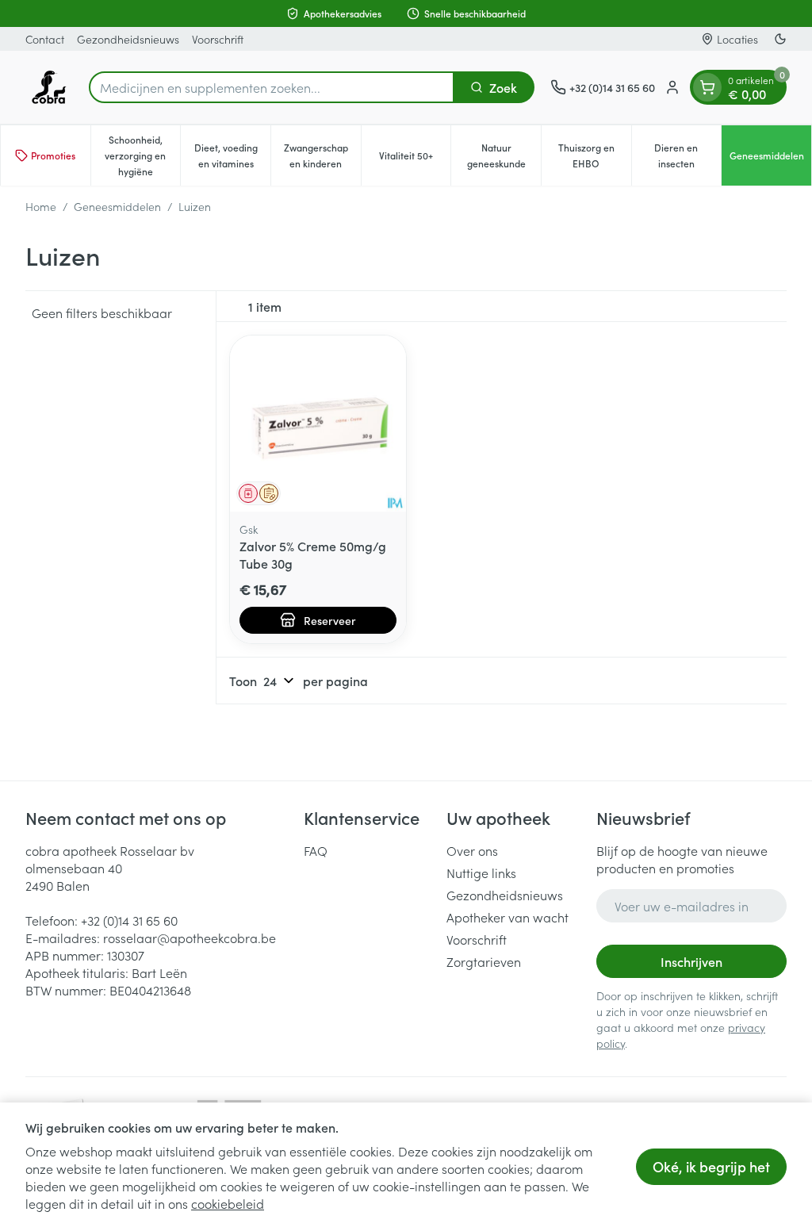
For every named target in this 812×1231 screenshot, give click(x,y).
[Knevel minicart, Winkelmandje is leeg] (707, 87)
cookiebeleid (227, 1203)
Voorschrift (217, 39)
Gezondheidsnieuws (128, 39)
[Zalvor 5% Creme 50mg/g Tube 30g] (318, 424)
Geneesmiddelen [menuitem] (770, 159)
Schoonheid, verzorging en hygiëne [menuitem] (142, 155)
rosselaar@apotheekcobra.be (189, 937)
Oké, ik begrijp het (711, 1166)
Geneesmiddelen (117, 206)
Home (40, 206)
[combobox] (271, 87)
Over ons (472, 850)
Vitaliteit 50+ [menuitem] (414, 159)
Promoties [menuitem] (53, 155)
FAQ (315, 850)
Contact (44, 39)
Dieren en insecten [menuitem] (687, 155)
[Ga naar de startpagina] (49, 87)
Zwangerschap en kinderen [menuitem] (322, 155)
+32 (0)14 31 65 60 (129, 920)
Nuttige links (481, 872)
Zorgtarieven (483, 961)
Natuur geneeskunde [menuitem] (504, 155)
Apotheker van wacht (507, 917)
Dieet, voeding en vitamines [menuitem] (232, 155)
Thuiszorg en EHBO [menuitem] (594, 155)
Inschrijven (691, 961)
